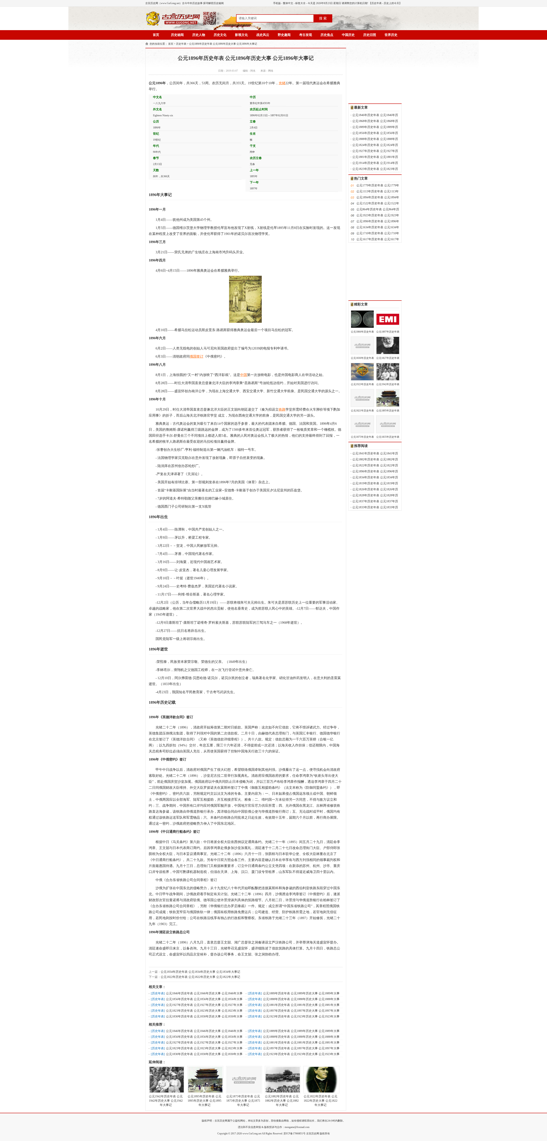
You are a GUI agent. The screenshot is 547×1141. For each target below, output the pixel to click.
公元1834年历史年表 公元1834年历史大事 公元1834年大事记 (200, 971)
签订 (200, 356)
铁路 (282, 409)
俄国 (193, 356)
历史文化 (220, 35)
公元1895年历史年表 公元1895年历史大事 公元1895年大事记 (204, 1101)
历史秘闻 (177, 35)
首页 (156, 35)
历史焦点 (327, 35)
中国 (243, 375)
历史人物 (198, 35)
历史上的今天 (391, 3)
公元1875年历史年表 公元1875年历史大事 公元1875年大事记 (243, 1101)
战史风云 (262, 35)
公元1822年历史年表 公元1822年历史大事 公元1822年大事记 (200, 977)
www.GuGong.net (252, 1133)
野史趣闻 (284, 35)
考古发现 (305, 35)
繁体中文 (288, 3)
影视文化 (241, 35)
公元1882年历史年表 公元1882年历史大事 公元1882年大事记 (282, 1101)
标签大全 (300, 3)
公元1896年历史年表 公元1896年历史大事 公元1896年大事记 (223, 43)
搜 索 (323, 18)
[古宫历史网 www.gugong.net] (182, 25)
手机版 (277, 3)
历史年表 (376, 3)
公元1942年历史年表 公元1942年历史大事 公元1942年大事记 (166, 1101)
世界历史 (391, 35)
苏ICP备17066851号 (295, 1133)
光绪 (282, 83)
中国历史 (348, 35)
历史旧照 (369, 35)
